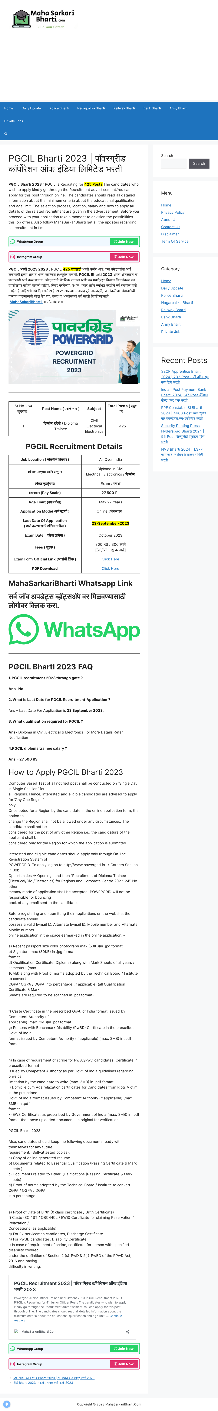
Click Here (110, 559)
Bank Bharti (152, 108)
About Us (169, 220)
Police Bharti (59, 108)
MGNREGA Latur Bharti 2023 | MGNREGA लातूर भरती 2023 (54, 1378)
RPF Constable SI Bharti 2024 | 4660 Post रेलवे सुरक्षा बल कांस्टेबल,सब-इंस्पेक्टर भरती (183, 413)
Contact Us (170, 227)
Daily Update (31, 108)
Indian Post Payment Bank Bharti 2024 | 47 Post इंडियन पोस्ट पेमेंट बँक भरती (184, 395)
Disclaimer (170, 234)
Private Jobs (13, 121)
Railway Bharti (124, 108)
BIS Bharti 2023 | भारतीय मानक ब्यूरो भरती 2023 (43, 1382)
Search (167, 155)
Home (8, 108)
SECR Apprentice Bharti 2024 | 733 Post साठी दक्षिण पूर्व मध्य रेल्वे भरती (185, 376)
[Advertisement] (109, 70)
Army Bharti (178, 108)
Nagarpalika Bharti (91, 108)
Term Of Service (175, 241)
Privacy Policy (173, 212)
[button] (6, 133)
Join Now (126, 241)
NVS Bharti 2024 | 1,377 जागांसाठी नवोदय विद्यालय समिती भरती (182, 454)
